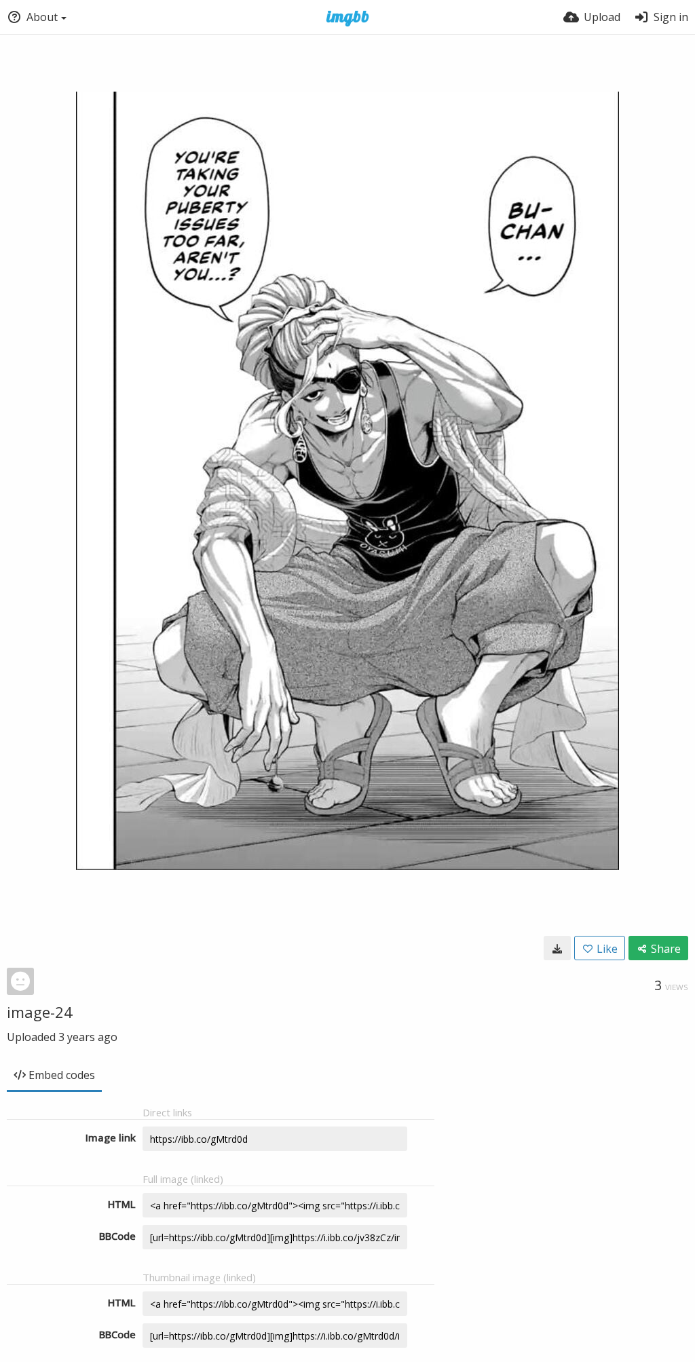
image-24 (40, 1012)
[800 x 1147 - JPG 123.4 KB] (557, 948)
